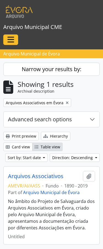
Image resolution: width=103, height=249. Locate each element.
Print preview (23, 136)
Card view (20, 146)
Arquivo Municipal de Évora (51, 192)
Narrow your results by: (51, 69)
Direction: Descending (73, 157)
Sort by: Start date (25, 157)
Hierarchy (58, 136)
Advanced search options (40, 119)
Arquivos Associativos (35, 176)
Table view (50, 146)
